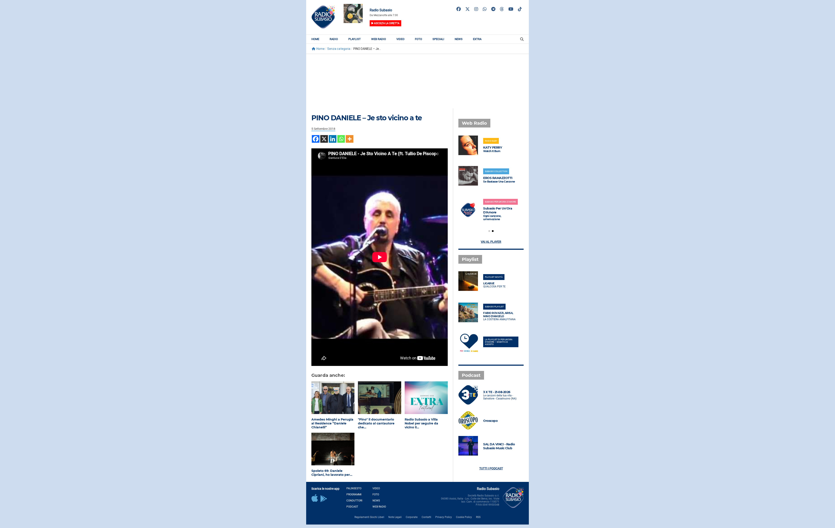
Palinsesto (353, 488)
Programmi (353, 494)
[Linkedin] (332, 139)
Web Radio (378, 39)
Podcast (352, 506)
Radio (334, 39)
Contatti (426, 517)
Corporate (412, 517)
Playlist (354, 39)
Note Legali (395, 517)
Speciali (438, 39)
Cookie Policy (464, 517)
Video (400, 39)
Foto (418, 39)
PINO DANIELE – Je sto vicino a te (366, 118)
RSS (478, 517)
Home (315, 39)
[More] (349, 139)
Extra (477, 39)
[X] (324, 139)
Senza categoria (338, 48)
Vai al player (491, 241)
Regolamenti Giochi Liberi (369, 517)
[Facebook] (315, 139)
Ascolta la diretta (386, 23)
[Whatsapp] (341, 139)
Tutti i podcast (491, 468)
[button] (489, 231)
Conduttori (354, 500)
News (459, 39)
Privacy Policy (443, 517)
